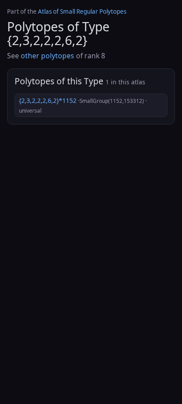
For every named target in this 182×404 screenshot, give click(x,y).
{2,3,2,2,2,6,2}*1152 (83, 105)
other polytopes (47, 55)
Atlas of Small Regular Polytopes (82, 11)
